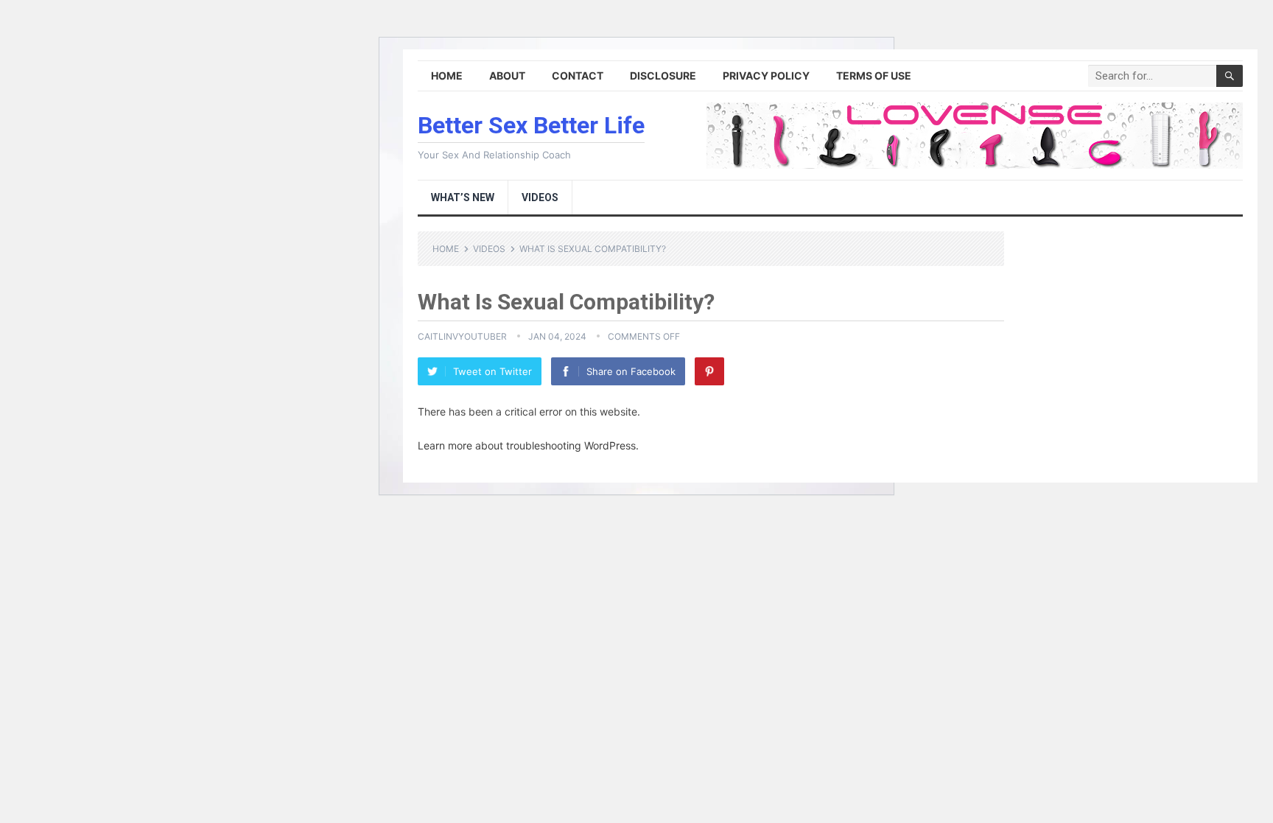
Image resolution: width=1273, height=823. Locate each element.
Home (447, 75)
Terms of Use (873, 75)
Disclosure (663, 75)
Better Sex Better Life (531, 125)
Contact (577, 75)
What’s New (462, 197)
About (507, 75)
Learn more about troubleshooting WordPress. (528, 445)
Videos (540, 197)
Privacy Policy (766, 75)
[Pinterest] (709, 371)
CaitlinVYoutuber (462, 336)
